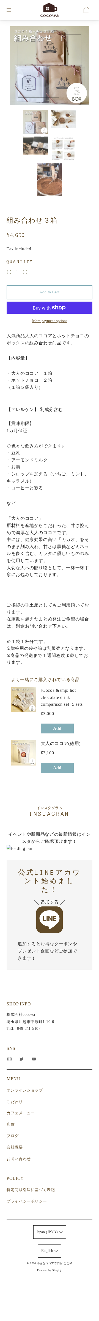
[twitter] (22, 1059)
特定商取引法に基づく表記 (31, 1190)
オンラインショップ (25, 1090)
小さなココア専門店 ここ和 (54, 1263)
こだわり (15, 1102)
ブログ (13, 1136)
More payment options (49, 321)
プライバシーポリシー (27, 1201)
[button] (18, 66)
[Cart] (86, 10)
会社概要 (15, 1147)
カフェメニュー (21, 1113)
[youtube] (34, 1059)
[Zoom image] (49, 66)
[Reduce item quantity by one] (9, 273)
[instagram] (9, 1059)
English (47, 1251)
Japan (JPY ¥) (47, 1232)
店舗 (11, 1124)
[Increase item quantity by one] (25, 273)
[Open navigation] (13, 10)
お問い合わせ (19, 1159)
